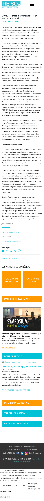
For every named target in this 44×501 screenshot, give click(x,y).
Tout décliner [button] (21, 485)
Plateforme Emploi (32, 280)
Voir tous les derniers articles (16, 390)
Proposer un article (16, 423)
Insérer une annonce (16, 402)
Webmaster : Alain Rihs (22, 461)
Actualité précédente (12, 241)
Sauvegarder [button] (5, 497)
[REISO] (11, 4)
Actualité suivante (11, 232)
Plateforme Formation (11, 280)
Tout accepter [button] (7, 485)
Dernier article (13, 356)
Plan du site (36, 459)
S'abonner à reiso (14, 413)
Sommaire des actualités (10, 258)
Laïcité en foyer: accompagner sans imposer (21, 366)
